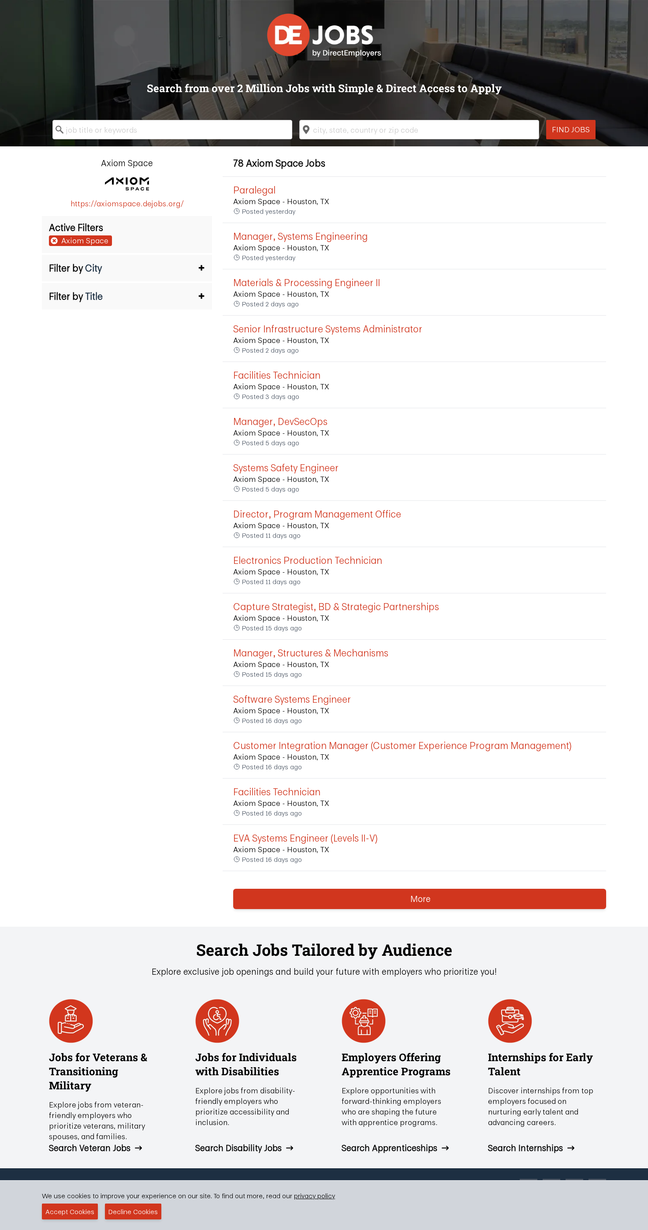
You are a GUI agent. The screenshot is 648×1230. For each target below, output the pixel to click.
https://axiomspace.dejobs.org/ (127, 203)
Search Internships (525, 1148)
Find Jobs (571, 129)
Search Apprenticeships (389, 1148)
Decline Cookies (133, 1211)
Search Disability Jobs (238, 1148)
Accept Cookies (69, 1211)
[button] (127, 268)
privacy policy (314, 1195)
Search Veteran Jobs (89, 1148)
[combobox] (172, 129)
